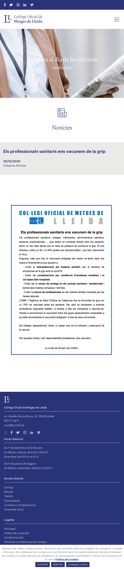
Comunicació (12, 501)
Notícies (21, 165)
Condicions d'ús (14, 537)
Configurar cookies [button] (78, 564)
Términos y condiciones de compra (25, 542)
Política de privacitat (16, 533)
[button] (117, 19)
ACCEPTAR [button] (42, 564)
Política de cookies (66, 559)
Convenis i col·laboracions (20, 505)
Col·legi (8, 487)
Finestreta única (13, 509)
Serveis (8, 492)
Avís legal (9, 529)
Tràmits (8, 496)
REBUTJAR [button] (58, 564)
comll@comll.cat (14, 425)
